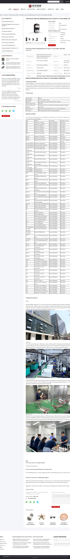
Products (16, 9)
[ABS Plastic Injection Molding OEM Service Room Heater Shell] (30, 517)
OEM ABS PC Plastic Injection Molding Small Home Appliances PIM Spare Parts (64, 523)
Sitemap (2, 549)
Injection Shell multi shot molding (62, 485)
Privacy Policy (6, 556)
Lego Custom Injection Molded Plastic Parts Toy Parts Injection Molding (41, 540)
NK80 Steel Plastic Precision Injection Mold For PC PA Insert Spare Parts (21, 540)
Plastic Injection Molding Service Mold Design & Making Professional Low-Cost (13, 68)
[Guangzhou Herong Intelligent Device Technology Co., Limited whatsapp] (7, 111)
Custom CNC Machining (7, 45)
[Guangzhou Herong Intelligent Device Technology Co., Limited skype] (14, 111)
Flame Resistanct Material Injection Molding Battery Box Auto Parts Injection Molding (42, 543)
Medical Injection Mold (7, 28)
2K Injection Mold (6, 31)
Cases (62, 9)
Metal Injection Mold (7, 37)
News (57, 9)
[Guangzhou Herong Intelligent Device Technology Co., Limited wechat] (10, 111)
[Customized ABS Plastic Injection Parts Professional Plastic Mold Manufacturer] (3, 63)
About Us (23, 9)
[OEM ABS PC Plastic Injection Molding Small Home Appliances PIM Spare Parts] (64, 517)
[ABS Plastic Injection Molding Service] (3, 59)
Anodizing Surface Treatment (9, 48)
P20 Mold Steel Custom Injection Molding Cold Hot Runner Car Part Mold (22, 543)
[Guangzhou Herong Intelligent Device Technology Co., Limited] (35, 6)
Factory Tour (31, 9)
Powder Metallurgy (6, 51)
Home (10, 9)
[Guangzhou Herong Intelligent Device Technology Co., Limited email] (3, 111)
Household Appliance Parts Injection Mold (22, 536)
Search (61, 1)
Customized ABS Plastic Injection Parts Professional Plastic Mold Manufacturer (13, 64)
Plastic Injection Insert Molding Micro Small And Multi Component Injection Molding (41, 547)
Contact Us (51, 9)
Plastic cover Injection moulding (35, 485)
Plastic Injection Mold (13, 15)
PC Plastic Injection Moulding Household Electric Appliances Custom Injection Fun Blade (42, 523)
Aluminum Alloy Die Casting (8, 39)
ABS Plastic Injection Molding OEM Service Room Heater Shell (31, 523)
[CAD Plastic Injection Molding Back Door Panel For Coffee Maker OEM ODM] (35, 29)
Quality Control (41, 9)
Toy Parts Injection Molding (48, 485)
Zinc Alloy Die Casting (7, 42)
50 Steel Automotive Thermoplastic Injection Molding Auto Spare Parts (21, 547)
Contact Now (52, 45)
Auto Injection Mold (6, 21)
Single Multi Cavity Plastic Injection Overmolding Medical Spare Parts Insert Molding (53, 523)
